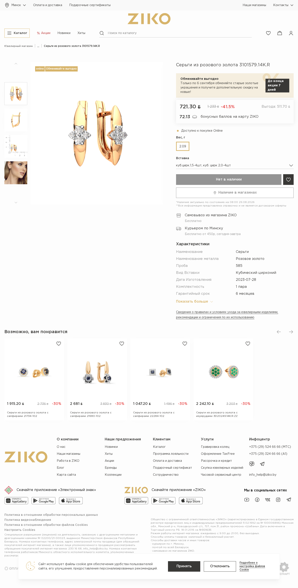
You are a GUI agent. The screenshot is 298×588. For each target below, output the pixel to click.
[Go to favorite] (268, 33)
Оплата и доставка (47, 5)
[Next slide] (291, 331)
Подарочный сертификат (172, 468)
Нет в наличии (229, 179)
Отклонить (220, 566)
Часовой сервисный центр (221, 475)
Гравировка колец (215, 447)
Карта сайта (66, 475)
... (38, 46)
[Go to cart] (279, 33)
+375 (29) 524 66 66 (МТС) (270, 447)
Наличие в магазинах (237, 192)
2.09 (182, 146)
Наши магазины (254, 5)
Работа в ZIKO (68, 461)
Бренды (111, 468)
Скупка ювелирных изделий (222, 468)
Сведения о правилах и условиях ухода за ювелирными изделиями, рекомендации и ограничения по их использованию (227, 315)
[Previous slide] (278, 331)
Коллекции (113, 475)
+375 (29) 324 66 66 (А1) (268, 454)
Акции (109, 461)
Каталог (159, 447)
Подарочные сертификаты (90, 5)
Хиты (81, 33)
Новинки (63, 33)
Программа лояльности (170, 454)
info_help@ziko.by (262, 475)
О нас (61, 447)
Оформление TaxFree (218, 454)
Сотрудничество (166, 475)
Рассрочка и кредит (216, 461)
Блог (60, 468)
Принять (184, 566)
